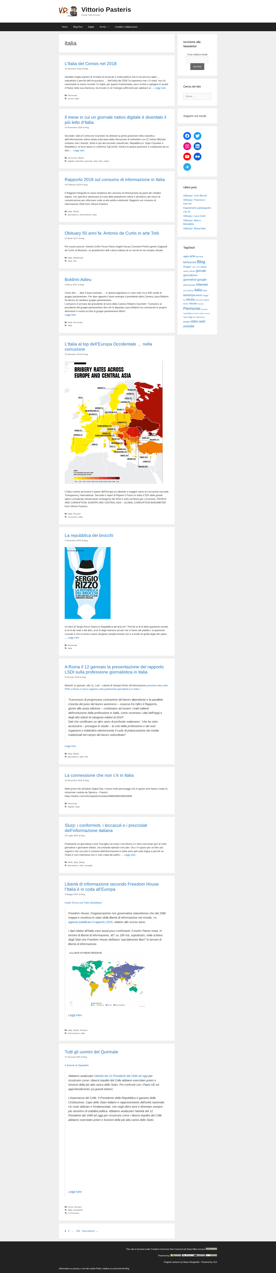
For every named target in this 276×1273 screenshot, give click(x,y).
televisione (200, 317)
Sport (185, 317)
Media (81, 158)
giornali (201, 271)
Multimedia (78, 258)
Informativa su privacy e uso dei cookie (77, 1268)
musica (201, 304)
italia (77, 98)
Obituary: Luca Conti (194, 216)
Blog (201, 261)
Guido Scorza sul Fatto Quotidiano (83, 902)
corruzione (72, 517)
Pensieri (77, 514)
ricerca (196, 313)
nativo (106, 161)
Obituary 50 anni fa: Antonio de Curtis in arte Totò (112, 233)
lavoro (199, 295)
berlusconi (189, 262)
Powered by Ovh (209, 1262)
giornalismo (73, 214)
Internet (202, 284)
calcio (194, 267)
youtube (188, 326)
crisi (198, 267)
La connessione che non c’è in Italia (99, 775)
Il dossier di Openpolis (77, 1065)
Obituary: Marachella (194, 228)
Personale (72, 95)
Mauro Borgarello (191, 1262)
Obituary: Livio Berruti (195, 195)
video (194, 321)
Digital (91, 27)
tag (190, 316)
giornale (88, 161)
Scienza (207, 313)
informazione (85, 214)
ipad (185, 291)
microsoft (199, 300)
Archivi (103, 27)
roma (202, 313)
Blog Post (77, 27)
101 (78, 1231)
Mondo (193, 303)
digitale (71, 161)
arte (192, 256)
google (202, 279)
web (202, 321)
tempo (186, 321)
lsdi (86, 757)
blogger (187, 266)
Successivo (90, 1231)
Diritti (70, 862)
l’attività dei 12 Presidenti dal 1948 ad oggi (121, 1075)
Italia (70, 211)
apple (186, 256)
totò (75, 261)
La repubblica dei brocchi (89, 535)
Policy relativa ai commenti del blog (112, 1268)
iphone (190, 290)
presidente (78, 1210)
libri (184, 300)
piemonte (204, 309)
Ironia (70, 1207)
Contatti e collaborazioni (126, 27)
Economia (72, 158)
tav (193, 317)
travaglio (89, 865)
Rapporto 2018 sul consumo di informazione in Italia (115, 179)
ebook (185, 271)
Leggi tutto (160, 88)
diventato (79, 161)
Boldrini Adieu (78, 279)
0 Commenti (73, 1213)
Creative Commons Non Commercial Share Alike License (178, 1249)
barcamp (199, 256)
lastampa (189, 295)
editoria (192, 271)
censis (71, 98)
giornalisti (190, 279)
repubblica (188, 313)
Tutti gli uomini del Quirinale (91, 1051)
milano (206, 300)
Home (65, 27)
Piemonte (192, 308)
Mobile (186, 304)
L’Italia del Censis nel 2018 (91, 63)
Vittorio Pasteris (106, 9)
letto (101, 161)
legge (205, 295)
